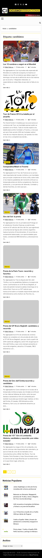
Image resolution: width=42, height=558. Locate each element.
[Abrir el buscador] (40, 23)
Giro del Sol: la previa (12, 216)
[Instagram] (18, 4)
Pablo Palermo (9, 67)
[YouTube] (26, 4)
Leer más (6, 87)
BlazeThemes (33, 555)
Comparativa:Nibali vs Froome (15, 167)
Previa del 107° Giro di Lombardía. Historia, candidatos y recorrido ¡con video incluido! (20, 438)
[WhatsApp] (23, 4)
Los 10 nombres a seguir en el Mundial (19, 64)
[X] (20, 4)
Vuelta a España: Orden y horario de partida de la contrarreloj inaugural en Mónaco (25, 522)
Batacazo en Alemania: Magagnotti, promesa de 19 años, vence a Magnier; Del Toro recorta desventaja (25, 497)
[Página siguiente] (13, 471)
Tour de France (23, 110)
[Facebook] (15, 4)
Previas (14, 110)
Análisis (7, 60)
